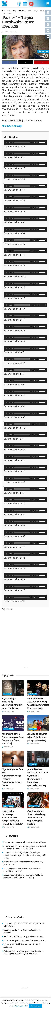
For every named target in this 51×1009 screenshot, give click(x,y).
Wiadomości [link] (8, 729)
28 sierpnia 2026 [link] (8, 711)
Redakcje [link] (7, 693)
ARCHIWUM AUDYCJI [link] (12, 126)
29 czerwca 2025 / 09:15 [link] (10, 31)
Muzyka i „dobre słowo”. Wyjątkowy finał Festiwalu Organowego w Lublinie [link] (36, 817)
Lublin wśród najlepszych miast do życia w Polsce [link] (24, 842)
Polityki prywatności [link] (20, 1006)
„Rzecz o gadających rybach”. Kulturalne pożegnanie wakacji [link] (37, 737)
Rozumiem (35, 1006)
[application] (25, 142)
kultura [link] (9, 609)
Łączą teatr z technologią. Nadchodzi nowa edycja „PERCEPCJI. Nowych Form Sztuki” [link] (12, 817)
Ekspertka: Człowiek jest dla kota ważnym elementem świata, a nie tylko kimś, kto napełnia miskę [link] (24, 855)
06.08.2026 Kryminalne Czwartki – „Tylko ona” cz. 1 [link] (25, 940)
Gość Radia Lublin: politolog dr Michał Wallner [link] (23, 936)
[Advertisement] (25, 640)
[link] (4, 3)
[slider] (42, 142)
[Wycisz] (37, 142)
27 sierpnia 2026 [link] (34, 743)
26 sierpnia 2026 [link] (8, 788)
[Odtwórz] (7, 142)
